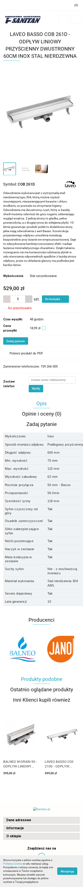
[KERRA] (61, 649)
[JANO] (22, 649)
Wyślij (36, 388)
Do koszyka (53, 299)
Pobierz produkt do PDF (26, 353)
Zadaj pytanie (15, 341)
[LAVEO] (70, 184)
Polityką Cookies (12, 863)
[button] (41, 820)
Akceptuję (67, 871)
